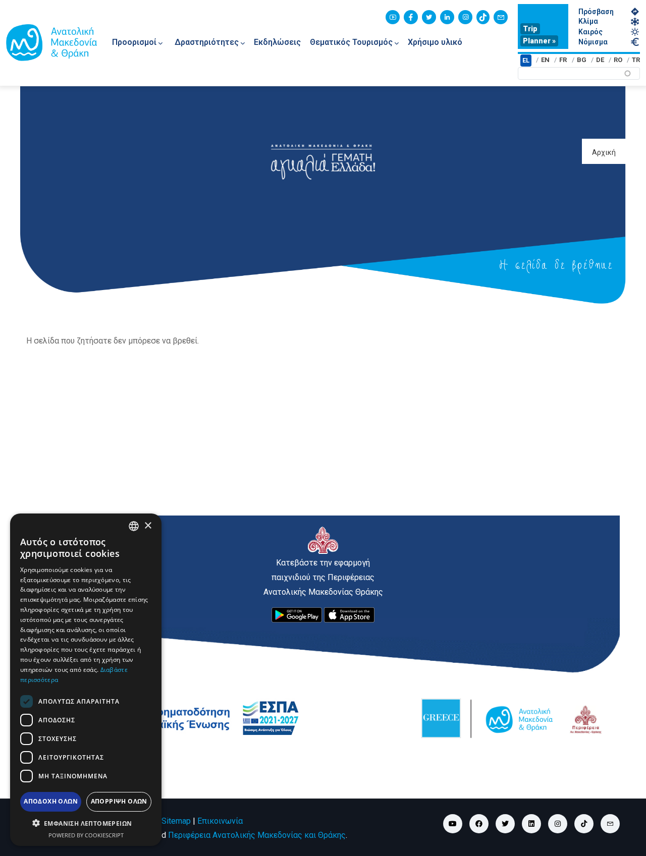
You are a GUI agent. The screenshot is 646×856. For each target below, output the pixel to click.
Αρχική (604, 152)
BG (581, 60)
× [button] (147, 525)
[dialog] (86, 679)
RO (618, 60)
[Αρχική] (51, 42)
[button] (85, 823)
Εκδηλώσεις (277, 42)
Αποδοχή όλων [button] (51, 801)
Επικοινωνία (220, 821)
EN (545, 60)
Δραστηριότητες (207, 42)
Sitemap (176, 821)
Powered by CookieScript (86, 835)
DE (600, 60)
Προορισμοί (134, 42)
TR (636, 60)
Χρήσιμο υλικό (435, 42)
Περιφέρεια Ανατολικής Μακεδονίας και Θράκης (257, 835)
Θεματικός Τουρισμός (351, 42)
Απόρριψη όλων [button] (119, 801)
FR (563, 60)
